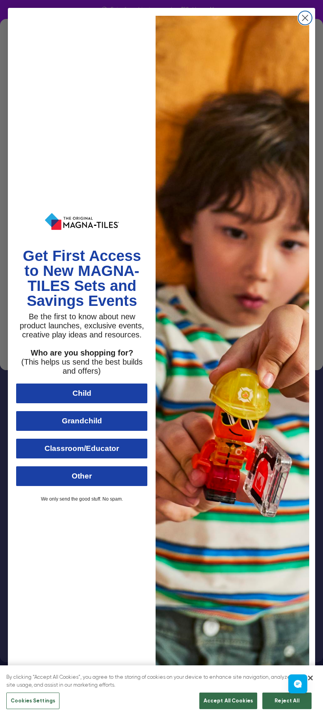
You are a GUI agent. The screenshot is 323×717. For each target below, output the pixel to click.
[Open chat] (297, 683)
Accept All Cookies (228, 701)
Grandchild (82, 421)
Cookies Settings (33, 701)
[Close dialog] (305, 18)
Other (82, 476)
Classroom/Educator (82, 448)
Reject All (287, 701)
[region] (161, 691)
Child (81, 393)
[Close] (310, 678)
